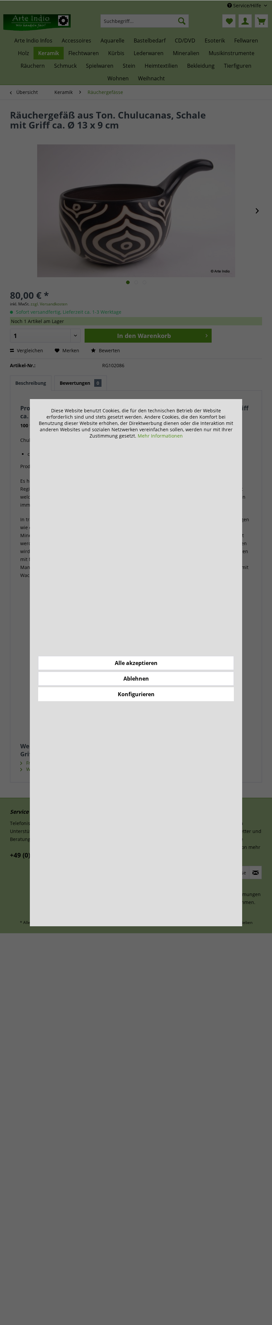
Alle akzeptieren (136, 663)
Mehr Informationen (160, 436)
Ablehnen (136, 678)
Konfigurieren (136, 694)
